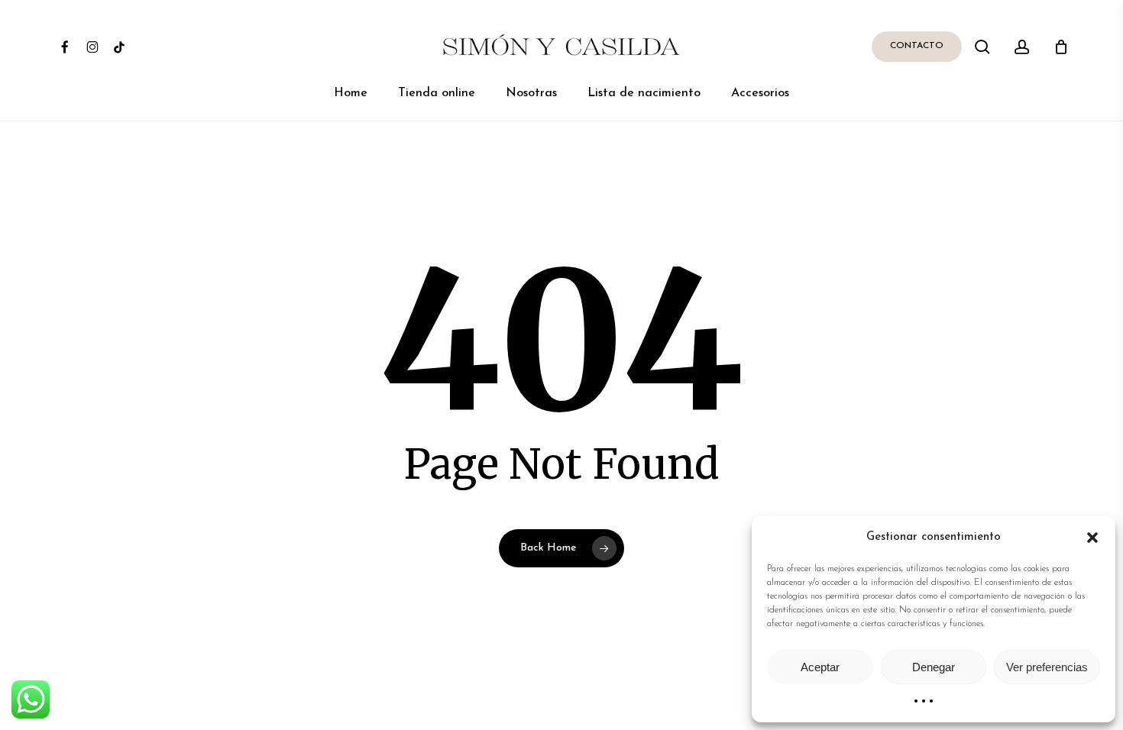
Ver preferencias (1047, 667)
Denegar (933, 667)
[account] (1022, 47)
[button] (1092, 537)
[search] (982, 47)
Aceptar (820, 667)
